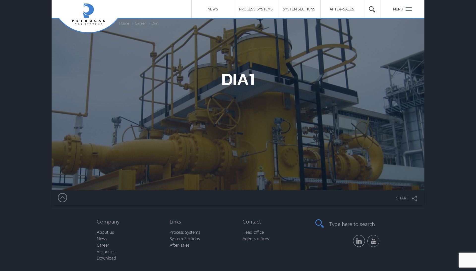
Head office (253, 232)
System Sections (185, 238)
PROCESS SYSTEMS (256, 9)
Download (106, 258)
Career (103, 245)
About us (105, 232)
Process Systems (185, 232)
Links (175, 221)
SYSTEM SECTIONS (299, 9)
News (213, 9)
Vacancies (106, 251)
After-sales (341, 9)
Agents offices (255, 238)
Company (108, 221)
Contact (251, 221)
